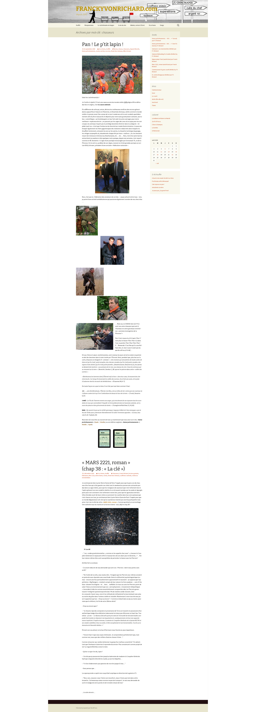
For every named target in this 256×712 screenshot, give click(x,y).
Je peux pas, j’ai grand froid (160, 190)
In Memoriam (156, 131)
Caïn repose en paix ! (158, 184)
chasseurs (126, 49)
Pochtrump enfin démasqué (160, 181)
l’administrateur (156, 90)
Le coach (154, 96)
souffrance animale (125, 475)
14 (168, 152)
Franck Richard (124, 473)
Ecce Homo (102, 49)
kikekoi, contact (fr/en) (137, 25)
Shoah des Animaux (116, 51)
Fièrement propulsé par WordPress (86, 708)
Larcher (102, 51)
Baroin (116, 49)
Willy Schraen (127, 51)
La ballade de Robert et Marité (161, 118)
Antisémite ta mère (158, 187)
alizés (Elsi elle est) (157, 99)
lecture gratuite (133, 473)
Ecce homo (152, 25)
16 (176, 152)
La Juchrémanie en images (106, 25)
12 (161, 152)
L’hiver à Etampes (157, 124)
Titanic (154, 105)
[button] (98, 145)
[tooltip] (98, 145)
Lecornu (107, 51)
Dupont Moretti (134, 49)
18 (157, 155)
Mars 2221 (92, 475)
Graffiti (78, 25)
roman (105, 475)
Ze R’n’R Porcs (156, 121)
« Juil (157, 163)
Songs (162, 25)
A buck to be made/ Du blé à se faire (163, 178)
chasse (120, 49)
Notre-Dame (99, 475)
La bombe (155, 128)
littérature (85, 475)
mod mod (155, 102)
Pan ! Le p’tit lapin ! (103, 44)
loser (153, 93)
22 (172, 155)
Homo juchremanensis (88, 51)
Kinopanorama (88, 25)
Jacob (98, 51)
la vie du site (122, 25)
